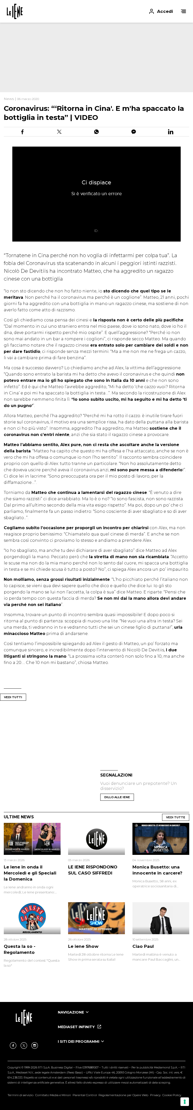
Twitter (24, 1045)
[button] (96, 11)
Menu (183, 11)
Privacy (155, 1095)
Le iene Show (83, 946)
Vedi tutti (13, 697)
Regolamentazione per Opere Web (123, 1095)
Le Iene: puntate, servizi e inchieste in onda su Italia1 (15, 11)
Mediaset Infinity (77, 1027)
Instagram (35, 1045)
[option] (121, 1017)
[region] (90, 55)
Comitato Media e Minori (53, 1095)
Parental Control (85, 1095)
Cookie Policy (171, 1095)
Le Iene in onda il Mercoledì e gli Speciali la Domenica (30, 873)
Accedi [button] (165, 11)
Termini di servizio (20, 1095)
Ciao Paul (143, 946)
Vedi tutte (175, 817)
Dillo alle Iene (117, 797)
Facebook (13, 1045)
